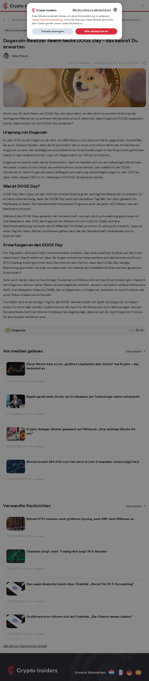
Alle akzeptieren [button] (96, 31)
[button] (53, 31)
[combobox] (115, 10)
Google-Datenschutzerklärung (47, 19)
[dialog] (74, 21)
